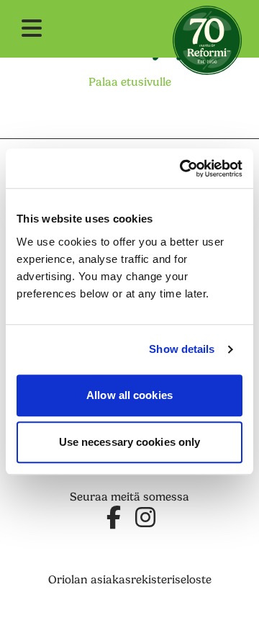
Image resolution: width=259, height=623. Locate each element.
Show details (181, 349)
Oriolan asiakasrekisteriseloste (130, 579)
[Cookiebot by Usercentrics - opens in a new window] (182, 168)
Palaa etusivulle (129, 82)
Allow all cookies (129, 395)
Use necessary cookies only (130, 442)
